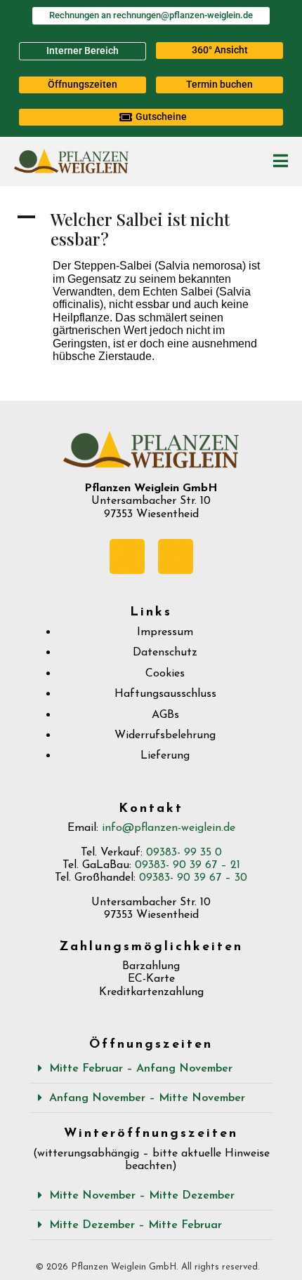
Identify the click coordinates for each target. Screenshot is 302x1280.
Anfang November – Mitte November (147, 1098)
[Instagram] (175, 556)
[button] (219, 50)
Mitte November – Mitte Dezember (142, 1195)
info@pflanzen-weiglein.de (168, 828)
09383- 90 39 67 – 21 (187, 865)
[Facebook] (127, 556)
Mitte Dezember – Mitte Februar (135, 1225)
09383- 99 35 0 (184, 852)
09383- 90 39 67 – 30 (193, 878)
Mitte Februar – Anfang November (140, 1068)
